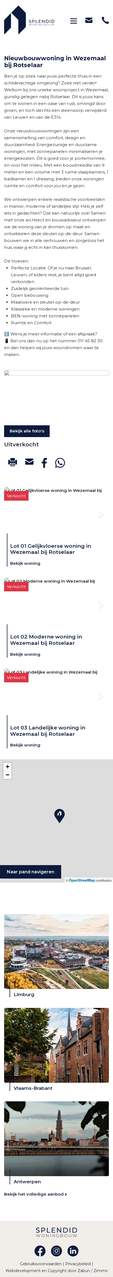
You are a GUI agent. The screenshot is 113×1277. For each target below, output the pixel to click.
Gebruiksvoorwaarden (41, 1263)
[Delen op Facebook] (44, 463)
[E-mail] (29, 461)
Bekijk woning (25, 563)
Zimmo (101, 1270)
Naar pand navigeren (30, 871)
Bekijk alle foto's (27, 431)
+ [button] (7, 766)
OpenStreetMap (82, 880)
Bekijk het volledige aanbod (34, 1194)
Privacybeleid (78, 1263)
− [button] (7, 774)
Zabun (84, 1270)
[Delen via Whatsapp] (60, 463)
